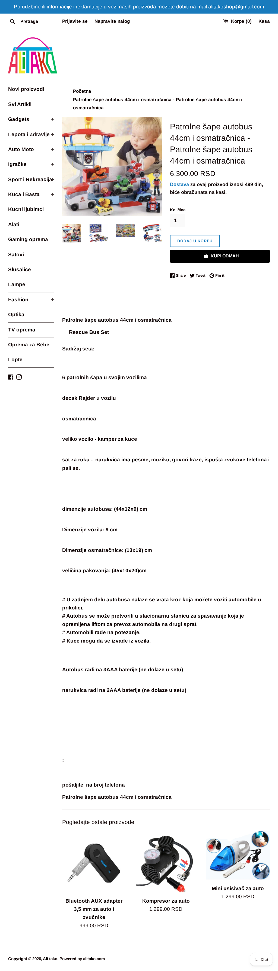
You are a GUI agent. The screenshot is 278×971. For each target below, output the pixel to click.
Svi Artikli (19, 104)
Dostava (179, 184)
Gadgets (31, 119)
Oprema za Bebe (28, 344)
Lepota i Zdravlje (31, 134)
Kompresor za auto (166, 901)
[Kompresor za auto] (166, 862)
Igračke (31, 164)
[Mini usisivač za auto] (238, 856)
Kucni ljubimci (26, 209)
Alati (13, 224)
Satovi (16, 254)
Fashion (31, 299)
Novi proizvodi (26, 89)
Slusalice (19, 269)
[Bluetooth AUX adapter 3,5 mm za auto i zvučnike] (94, 862)
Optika (16, 314)
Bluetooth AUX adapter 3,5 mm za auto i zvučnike (93, 909)
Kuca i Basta (31, 194)
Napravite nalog (112, 21)
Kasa (264, 21)
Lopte (15, 359)
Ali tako (50, 958)
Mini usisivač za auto (238, 888)
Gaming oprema (28, 239)
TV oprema (21, 330)
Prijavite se (75, 21)
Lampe (16, 284)
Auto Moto (31, 149)
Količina (177, 209)
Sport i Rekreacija (31, 179)
